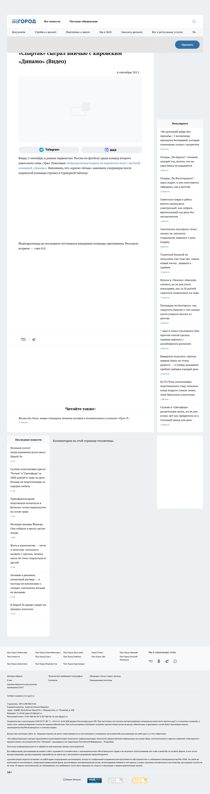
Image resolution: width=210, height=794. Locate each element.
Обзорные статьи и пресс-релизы (105, 676)
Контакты (52, 680)
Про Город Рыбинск (72, 656)
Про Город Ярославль (73, 652)
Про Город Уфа (98, 656)
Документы (18, 32)
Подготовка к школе (78, 32)
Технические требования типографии (65, 676)
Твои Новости (13, 656)
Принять (187, 44)
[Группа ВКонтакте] (151, 661)
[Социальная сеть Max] (111, 150)
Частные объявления (83, 21)
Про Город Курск (43, 656)
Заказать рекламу (132, 32)
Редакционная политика (101, 680)
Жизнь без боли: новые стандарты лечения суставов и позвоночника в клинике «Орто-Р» (74, 420)
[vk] (23, 339)
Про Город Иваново (129, 652)
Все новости (52, 21)
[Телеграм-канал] (49, 150)
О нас (9, 680)
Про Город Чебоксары (17, 652)
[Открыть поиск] (194, 21)
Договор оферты (14, 676)
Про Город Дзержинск (17, 664)
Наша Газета (97, 652)
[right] (199, 32)
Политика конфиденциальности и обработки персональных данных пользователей (45, 746)
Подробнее (109, 741)
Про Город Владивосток (46, 664)
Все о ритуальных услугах (167, 32)
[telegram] (35, 339)
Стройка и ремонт (45, 32)
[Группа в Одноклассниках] (159, 661)
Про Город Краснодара (73, 664)
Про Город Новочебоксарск (48, 652)
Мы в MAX (105, 32)
